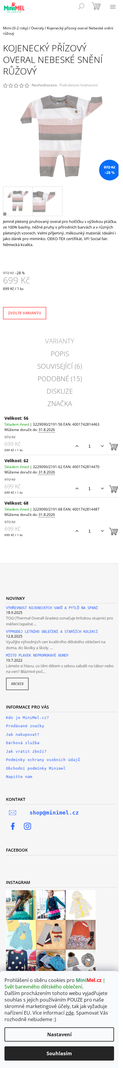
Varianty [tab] (59, 340)
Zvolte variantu (24, 313)
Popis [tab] (60, 353)
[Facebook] (13, 826)
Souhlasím (59, 1053)
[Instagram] (27, 826)
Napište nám (19, 776)
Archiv (17, 684)
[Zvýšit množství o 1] (77, 446)
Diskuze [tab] (60, 390)
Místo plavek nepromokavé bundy (37, 655)
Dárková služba (22, 743)
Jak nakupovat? (22, 734)
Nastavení (59, 1034)
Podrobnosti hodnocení (78, 85)
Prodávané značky (25, 726)
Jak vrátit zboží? (26, 751)
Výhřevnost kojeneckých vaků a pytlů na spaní (52, 608)
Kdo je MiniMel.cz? (27, 717)
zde (70, 1013)
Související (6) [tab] (59, 366)
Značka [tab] (59, 403)
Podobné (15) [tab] (60, 378)
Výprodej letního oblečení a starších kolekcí (52, 632)
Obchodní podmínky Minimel (36, 768)
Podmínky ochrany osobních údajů (43, 760)
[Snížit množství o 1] (102, 446)
